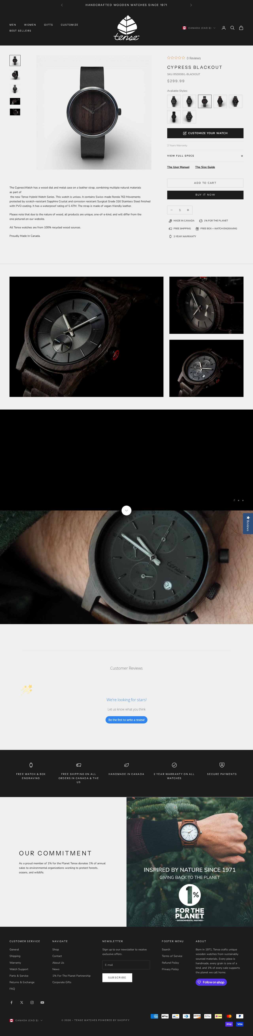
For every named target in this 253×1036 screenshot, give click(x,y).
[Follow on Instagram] (32, 1002)
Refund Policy (170, 963)
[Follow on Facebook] (11, 1002)
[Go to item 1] (15, 74)
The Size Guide (205, 167)
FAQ (12, 989)
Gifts (48, 24)
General (14, 949)
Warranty (15, 963)
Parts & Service (18, 976)
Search (166, 949)
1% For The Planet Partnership (71, 976)
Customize (69, 24)
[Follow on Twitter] (22, 1002)
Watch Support (18, 969)
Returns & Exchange (21, 982)
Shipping (14, 956)
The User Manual (178, 167)
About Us (58, 963)
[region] (126, 460)
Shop (55, 949)
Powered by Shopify (114, 1020)
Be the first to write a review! (126, 720)
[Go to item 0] (15, 60)
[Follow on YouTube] (42, 1002)
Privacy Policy (170, 969)
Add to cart (205, 183)
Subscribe (117, 977)
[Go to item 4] (15, 112)
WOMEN (30, 24)
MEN (12, 24)
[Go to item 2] (15, 88)
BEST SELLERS (20, 30)
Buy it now (205, 195)
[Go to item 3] (15, 101)
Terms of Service (172, 956)
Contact (57, 956)
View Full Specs (180, 155)
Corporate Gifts (61, 982)
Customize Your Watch (208, 133)
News (55, 969)
